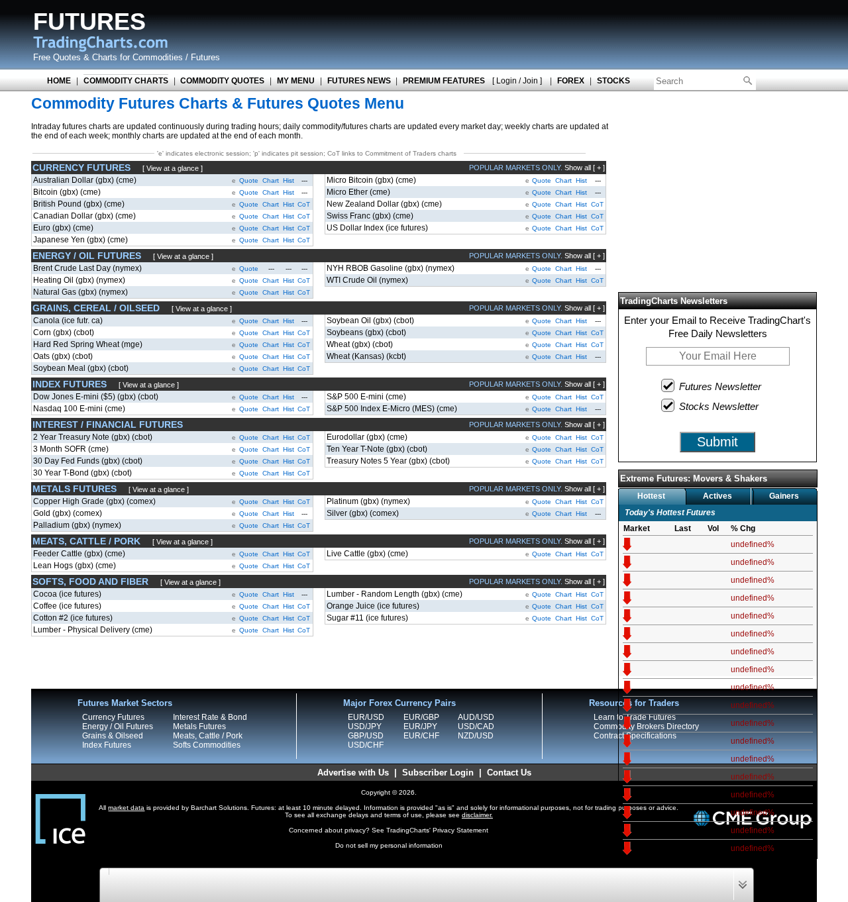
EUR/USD (366, 717)
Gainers (784, 496)
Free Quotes (57, 57)
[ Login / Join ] (517, 80)
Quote (248, 180)
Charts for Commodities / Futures (156, 57)
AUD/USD (476, 717)
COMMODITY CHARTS (125, 80)
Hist (288, 180)
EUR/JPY (420, 726)
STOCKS (613, 80)
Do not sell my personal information (389, 845)
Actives (717, 496)
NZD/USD (476, 735)
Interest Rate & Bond (210, 717)
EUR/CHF (421, 735)
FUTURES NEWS (359, 80)
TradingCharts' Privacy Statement (437, 830)
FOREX (570, 80)
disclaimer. (477, 815)
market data (126, 807)
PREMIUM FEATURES (444, 80)
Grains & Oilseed (112, 735)
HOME (59, 80)
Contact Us (509, 772)
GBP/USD (366, 735)
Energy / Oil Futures (117, 726)
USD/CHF (366, 745)
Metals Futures (199, 726)
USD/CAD (476, 726)
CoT (303, 204)
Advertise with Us (353, 772)
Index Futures (106, 745)
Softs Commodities (206, 745)
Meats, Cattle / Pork (207, 735)
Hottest (651, 496)
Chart (270, 180)
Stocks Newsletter (719, 406)
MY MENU (296, 80)
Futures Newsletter (720, 386)
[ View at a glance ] (172, 168)
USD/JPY (365, 726)
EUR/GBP (421, 717)
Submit (717, 441)
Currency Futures (113, 717)
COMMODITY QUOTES (222, 80)
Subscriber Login (438, 772)
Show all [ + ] (584, 168)
